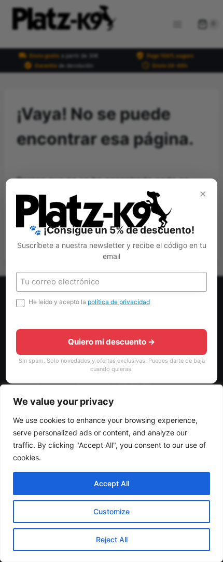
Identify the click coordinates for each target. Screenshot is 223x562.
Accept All (111, 483)
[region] (111, 473)
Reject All (112, 539)
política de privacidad (119, 302)
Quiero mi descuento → (111, 342)
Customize (111, 511)
